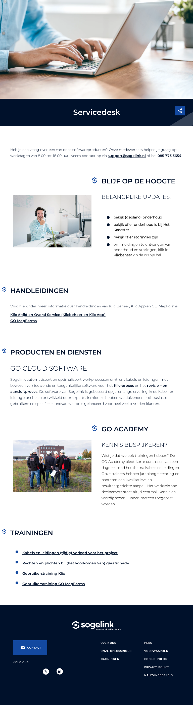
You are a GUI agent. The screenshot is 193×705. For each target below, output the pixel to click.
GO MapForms (23, 320)
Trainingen (110, 659)
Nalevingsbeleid (158, 675)
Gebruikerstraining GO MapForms (53, 584)
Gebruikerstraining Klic (43, 573)
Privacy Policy (156, 667)
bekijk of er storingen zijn (136, 237)
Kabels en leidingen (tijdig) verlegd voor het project (70, 553)
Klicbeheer (123, 255)
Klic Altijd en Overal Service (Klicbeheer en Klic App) (58, 314)
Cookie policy (156, 659)
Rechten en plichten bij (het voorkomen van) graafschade (75, 563)
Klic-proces (124, 385)
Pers (148, 643)
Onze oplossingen (116, 651)
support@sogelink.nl (127, 155)
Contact (34, 647)
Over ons (108, 643)
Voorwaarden (156, 651)
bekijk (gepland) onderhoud (138, 217)
